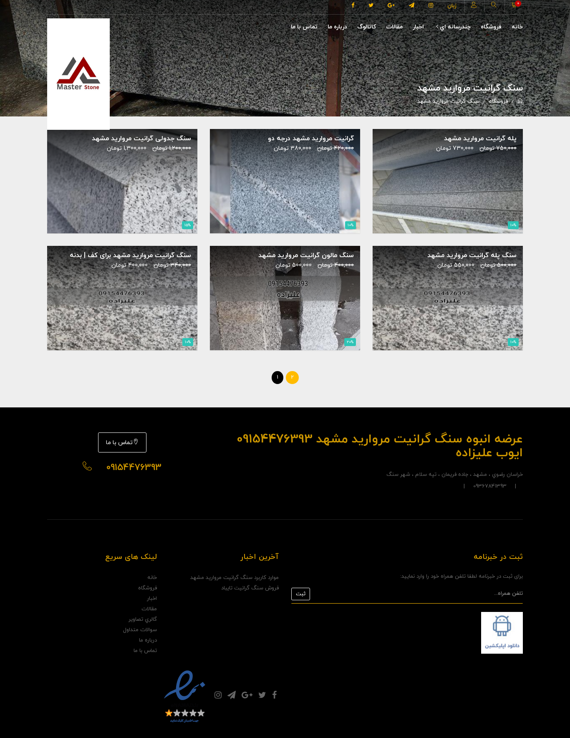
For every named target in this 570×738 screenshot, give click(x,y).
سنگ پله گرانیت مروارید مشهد (472, 255)
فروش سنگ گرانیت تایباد (250, 588)
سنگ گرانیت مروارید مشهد (448, 101)
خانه (517, 27)
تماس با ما (304, 27)
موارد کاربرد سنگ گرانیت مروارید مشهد (234, 577)
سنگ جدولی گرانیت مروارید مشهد (141, 138)
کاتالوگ (366, 27)
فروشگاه (491, 27)
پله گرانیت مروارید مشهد (480, 138)
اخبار (418, 27)
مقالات (394, 27)
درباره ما (337, 27)
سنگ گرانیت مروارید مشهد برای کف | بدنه (130, 255)
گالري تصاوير (143, 619)
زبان (452, 6)
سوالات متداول (140, 630)
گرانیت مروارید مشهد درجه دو (311, 138)
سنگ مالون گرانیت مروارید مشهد (306, 255)
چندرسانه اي (454, 27)
